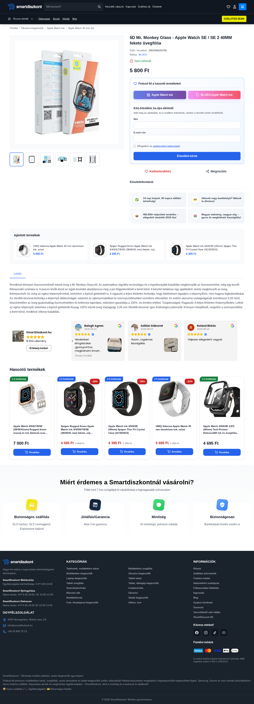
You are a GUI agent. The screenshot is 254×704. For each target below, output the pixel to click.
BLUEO (143, 54)
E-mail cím (140, 132)
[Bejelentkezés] (235, 7)
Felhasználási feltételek (206, 588)
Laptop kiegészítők (76, 578)
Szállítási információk (204, 573)
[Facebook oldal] (196, 632)
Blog (74, 18)
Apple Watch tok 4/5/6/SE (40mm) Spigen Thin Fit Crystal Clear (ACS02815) (126, 429)
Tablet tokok (135, 578)
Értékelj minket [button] (39, 348)
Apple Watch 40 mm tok (81, 28)
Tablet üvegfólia (74, 583)
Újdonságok (44, 18)
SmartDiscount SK (203, 617)
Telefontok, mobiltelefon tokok (82, 568)
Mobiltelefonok (74, 597)
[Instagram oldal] (205, 632)
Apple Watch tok (56, 28)
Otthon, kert (134, 602)
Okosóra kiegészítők (32, 28)
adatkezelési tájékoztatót (166, 146)
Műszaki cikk (73, 592)
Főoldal (14, 28)
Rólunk (197, 568)
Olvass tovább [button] (197, 355)
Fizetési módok (201, 578)
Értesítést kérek (187, 156)
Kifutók (66, 18)
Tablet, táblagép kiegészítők (143, 583)
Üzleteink (157, 6)
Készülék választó (114, 6)
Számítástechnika (76, 588)
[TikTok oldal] (214, 632)
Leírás (17, 273)
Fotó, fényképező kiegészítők (82, 602)
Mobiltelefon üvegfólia (140, 568)
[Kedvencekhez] (48, 415)
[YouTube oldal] (223, 632)
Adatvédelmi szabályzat (206, 583)
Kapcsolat (131, 6)
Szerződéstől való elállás (206, 612)
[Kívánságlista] (228, 7)
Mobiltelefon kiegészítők (79, 573)
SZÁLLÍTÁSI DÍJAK (234, 18)
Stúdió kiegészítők (138, 597)
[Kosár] (242, 6)
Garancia (198, 607)
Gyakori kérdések (203, 602)
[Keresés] (99, 6)
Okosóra (133, 592)
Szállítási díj (144, 6)
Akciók (56, 18)
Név (136, 119)
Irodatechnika (135, 588)
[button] (72, 341)
